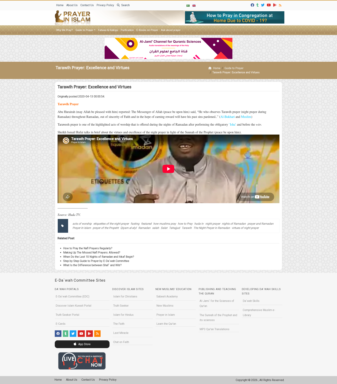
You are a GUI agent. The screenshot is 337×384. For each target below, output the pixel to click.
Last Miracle (120, 333)
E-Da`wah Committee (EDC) (72, 296)
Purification (127, 30)
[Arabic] (188, 5)
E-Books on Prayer (147, 30)
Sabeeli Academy (167, 296)
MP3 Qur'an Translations (214, 329)
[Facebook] (253, 5)
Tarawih (187, 228)
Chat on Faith (121, 342)
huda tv (199, 223)
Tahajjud (174, 228)
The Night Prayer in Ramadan (211, 228)
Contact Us (87, 5)
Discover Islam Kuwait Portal (73, 305)
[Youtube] (269, 5)
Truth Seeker (121, 305)
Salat (164, 228)
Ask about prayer (171, 30)
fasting (135, 223)
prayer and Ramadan (260, 223)
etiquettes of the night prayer (111, 223)
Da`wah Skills (251, 301)
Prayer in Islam (165, 314)
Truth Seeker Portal (67, 314)
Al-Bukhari (228, 116)
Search (125, 5)
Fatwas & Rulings (108, 30)
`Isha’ (232, 124)
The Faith (118, 323)
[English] (194, 5)
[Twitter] (263, 5)
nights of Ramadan (234, 223)
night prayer (212, 223)
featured (146, 223)
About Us (72, 5)
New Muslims (164, 305)
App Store (84, 344)
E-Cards (60, 323)
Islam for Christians (125, 296)
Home (60, 5)
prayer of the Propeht (106, 228)
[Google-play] (275, 5)
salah (155, 228)
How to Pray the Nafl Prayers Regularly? (87, 248)
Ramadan (144, 228)
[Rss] (280, 5)
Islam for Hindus (123, 314)
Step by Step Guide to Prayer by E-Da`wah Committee (96, 261)
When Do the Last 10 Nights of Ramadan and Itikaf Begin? (98, 256)
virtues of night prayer (245, 228)
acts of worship (82, 223)
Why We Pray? (64, 30)
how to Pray (185, 223)
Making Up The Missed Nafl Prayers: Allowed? (91, 252)
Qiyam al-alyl (128, 228)
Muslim (245, 116)
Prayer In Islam (81, 228)
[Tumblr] (258, 5)
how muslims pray (164, 223)
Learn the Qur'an (166, 323)
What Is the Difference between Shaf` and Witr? (92, 265)
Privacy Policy (105, 5)
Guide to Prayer (84, 30)
